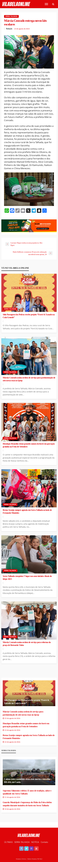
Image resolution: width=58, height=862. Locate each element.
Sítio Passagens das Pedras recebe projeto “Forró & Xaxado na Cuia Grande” (29, 316)
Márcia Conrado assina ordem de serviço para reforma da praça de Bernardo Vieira (27, 643)
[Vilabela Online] (16, 4)
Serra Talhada (11, 16)
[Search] (53, 4)
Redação (9, 29)
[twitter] (26, 848)
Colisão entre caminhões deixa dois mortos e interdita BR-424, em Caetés (27, 780)
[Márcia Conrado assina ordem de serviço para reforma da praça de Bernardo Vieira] (29, 620)
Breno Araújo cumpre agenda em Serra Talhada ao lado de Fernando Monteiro (27, 511)
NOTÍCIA (35, 842)
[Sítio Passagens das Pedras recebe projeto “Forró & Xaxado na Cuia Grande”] (29, 293)
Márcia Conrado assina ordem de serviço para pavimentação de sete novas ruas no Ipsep (29, 379)
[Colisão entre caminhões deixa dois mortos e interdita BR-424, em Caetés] (29, 772)
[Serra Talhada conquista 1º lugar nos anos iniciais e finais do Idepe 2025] (29, 554)
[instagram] (31, 848)
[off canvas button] (46, 4)
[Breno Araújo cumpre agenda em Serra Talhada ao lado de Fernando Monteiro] (29, 488)
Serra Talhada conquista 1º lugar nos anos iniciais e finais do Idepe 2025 (27, 577)
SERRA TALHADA (22, 842)
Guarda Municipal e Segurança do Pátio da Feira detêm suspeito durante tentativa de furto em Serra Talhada (27, 803)
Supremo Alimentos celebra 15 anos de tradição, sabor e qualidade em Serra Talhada (27, 792)
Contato (44, 842)
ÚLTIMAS (8, 842)
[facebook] (21, 848)
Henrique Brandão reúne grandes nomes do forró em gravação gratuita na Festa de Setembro (29, 445)
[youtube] (36, 848)
